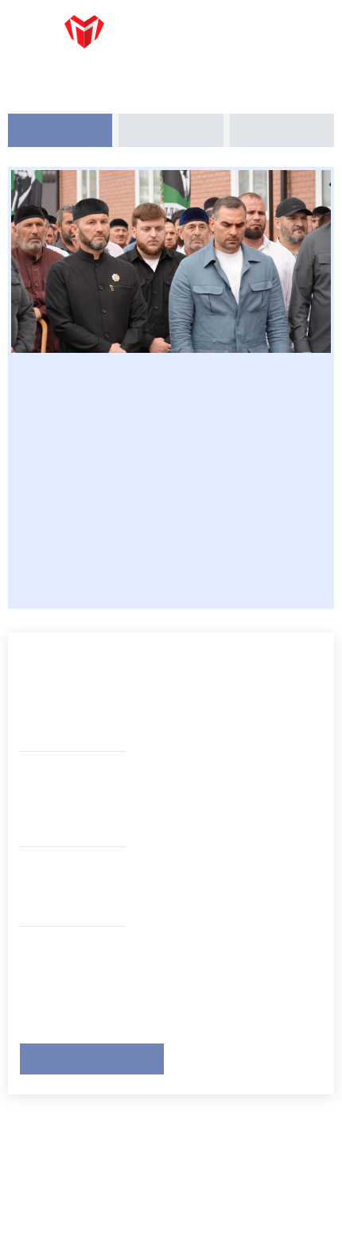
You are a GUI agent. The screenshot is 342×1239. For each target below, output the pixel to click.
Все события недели (92, 1057)
